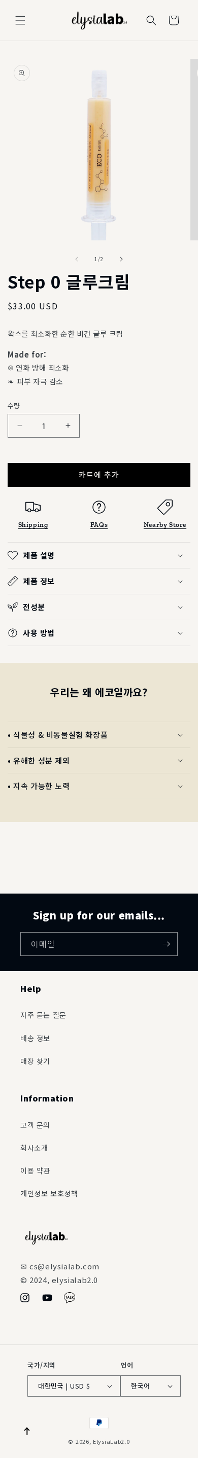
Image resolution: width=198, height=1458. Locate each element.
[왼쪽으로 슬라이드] (76, 259)
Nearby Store (165, 524)
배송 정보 (35, 1038)
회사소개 (34, 1148)
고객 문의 (35, 1125)
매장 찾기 (35, 1061)
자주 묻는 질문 (43, 1015)
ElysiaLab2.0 (111, 1441)
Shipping (33, 524)
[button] (20, 20)
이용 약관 (35, 1170)
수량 (14, 405)
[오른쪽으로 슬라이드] (121, 259)
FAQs (99, 524)
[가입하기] (166, 944)
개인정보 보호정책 (49, 1193)
